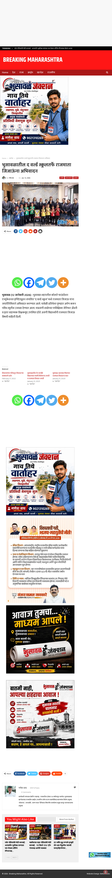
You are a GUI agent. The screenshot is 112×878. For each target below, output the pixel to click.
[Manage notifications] (105, 872)
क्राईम (30, 72)
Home (5, 72)
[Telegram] (40, 282)
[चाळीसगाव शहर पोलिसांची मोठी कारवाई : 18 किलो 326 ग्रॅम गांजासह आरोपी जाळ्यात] (40, 832)
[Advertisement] (56, 23)
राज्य (21, 72)
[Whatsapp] (17, 282)
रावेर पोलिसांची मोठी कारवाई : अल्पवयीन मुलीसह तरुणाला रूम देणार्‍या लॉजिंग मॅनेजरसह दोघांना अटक (43, 48)
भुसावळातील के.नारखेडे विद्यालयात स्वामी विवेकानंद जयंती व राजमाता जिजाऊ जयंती (38, 376)
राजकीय (51, 72)
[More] (63, 282)
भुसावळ (76, 177)
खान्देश (40, 72)
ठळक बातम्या (69, 177)
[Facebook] (28, 282)
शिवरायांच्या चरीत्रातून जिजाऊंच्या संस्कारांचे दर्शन (12, 374)
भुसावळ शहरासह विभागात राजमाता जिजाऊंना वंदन (61, 374)
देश (13, 72)
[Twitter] (51, 282)
